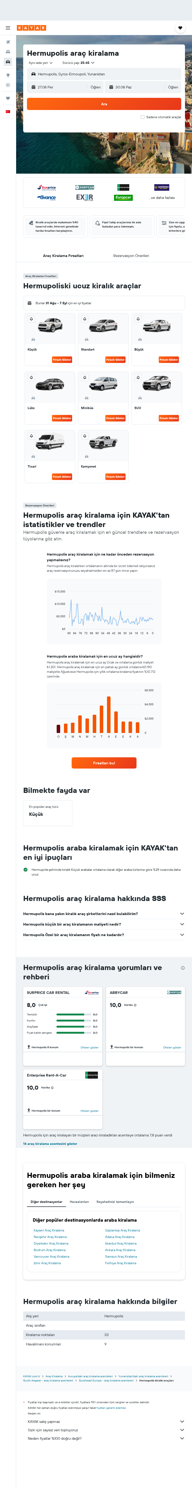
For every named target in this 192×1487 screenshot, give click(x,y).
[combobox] (41, 62)
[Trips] (8, 98)
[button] (8, 28)
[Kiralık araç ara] (8, 61)
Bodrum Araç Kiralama (50, 1250)
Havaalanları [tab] (79, 1202)
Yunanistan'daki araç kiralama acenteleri (143, 1376)
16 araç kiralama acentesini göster (50, 1144)
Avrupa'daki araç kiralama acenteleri (90, 1376)
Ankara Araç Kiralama (120, 1250)
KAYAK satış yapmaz (44, 1421)
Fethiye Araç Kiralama (120, 1263)
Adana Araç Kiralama (119, 1237)
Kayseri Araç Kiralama (49, 1230)
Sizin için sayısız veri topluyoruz (53, 1430)
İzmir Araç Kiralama (47, 1263)
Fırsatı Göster (62, 359)
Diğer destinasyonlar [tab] (46, 1202)
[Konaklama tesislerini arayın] (8, 52)
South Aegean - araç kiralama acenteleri (48, 1380)
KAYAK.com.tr (31, 1376)
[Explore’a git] (8, 75)
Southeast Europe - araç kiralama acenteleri (106, 1380)
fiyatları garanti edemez (111, 1408)
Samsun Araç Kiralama (121, 1256)
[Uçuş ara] (8, 42)
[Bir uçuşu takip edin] (8, 85)
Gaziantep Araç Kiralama (122, 1230)
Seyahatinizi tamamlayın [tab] (115, 1202)
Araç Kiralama (54, 1376)
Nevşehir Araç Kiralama (50, 1237)
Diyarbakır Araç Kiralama (51, 1243)
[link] (104, 763)
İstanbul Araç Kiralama (121, 1243)
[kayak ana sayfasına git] (31, 28)
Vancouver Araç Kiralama (51, 1256)
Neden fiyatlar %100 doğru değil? (54, 1438)
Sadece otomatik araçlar (163, 117)
